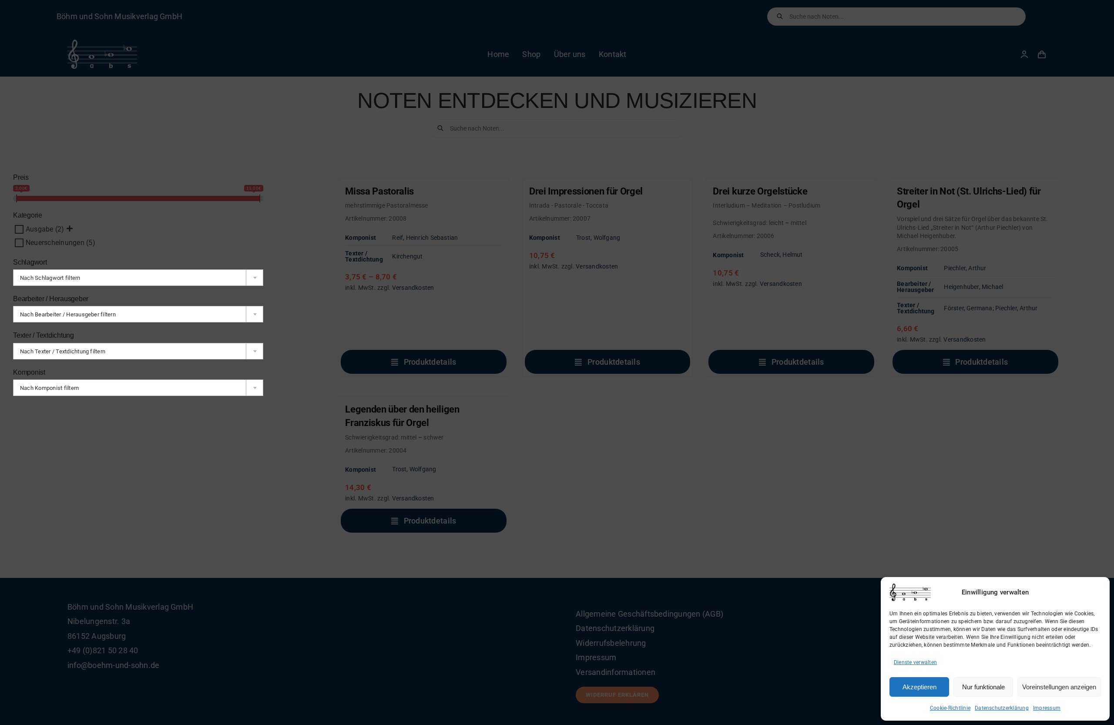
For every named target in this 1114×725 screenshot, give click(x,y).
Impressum (1046, 708)
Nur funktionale (983, 687)
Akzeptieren (919, 687)
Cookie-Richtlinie (950, 708)
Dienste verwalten (915, 662)
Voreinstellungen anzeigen (1059, 687)
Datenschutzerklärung (1002, 708)
